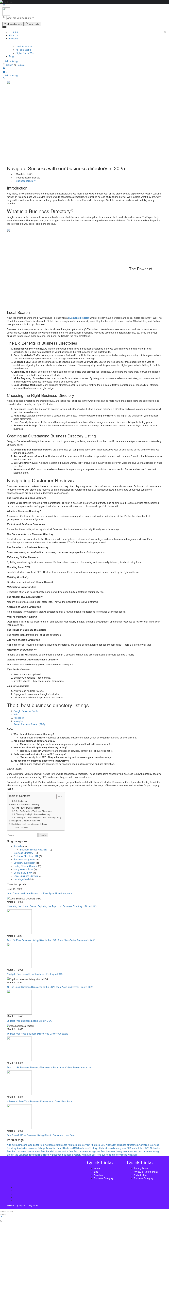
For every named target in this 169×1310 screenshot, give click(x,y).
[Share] (4, 1211)
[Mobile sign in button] (3, 68)
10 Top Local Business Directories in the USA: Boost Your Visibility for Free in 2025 (50, 987)
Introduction (21, 800)
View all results (14, 24)
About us (13, 35)
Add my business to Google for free (25, 1144)
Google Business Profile (26, 711)
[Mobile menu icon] (84, 5)
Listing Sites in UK (23, 872)
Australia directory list (79, 1144)
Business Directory (25, 180)
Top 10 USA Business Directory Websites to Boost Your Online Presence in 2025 (49, 1067)
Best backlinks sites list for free (57, 1151)
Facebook (19, 717)
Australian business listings (31, 1148)
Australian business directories (122, 1144)
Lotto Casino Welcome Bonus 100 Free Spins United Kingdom (39, 893)
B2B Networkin (152, 1148)
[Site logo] (6, 11)
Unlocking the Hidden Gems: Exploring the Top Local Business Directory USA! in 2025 (52, 906)
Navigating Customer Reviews (25, 820)
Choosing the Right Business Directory (33, 814)
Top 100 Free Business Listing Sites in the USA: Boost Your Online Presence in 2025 (51, 940)
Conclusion (24, 827)
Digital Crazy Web (25, 53)
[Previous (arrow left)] (1, 1214)
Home (14, 31)
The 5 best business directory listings (29, 824)
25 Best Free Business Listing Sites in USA (29, 1020)
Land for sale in (24, 46)
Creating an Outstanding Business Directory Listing (38, 817)
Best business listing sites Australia (119, 1151)
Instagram (19, 721)
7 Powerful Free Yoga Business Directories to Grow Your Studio (40, 1101)
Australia (18, 846)
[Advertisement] (84, 1264)
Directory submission (24, 862)
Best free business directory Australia (71, 1154)
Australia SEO (98, 1144)
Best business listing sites (87, 1151)
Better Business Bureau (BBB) (29, 724)
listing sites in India (23, 869)
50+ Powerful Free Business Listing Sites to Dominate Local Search (42, 1135)
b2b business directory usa (112, 1148)
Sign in (10, 64)
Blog (11, 56)
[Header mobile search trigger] (3, 79)
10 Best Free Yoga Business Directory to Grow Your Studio (37, 1033)
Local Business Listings (26, 876)
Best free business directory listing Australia (114, 1154)
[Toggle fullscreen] (8, 1211)
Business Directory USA (26, 856)
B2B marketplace (135, 1148)
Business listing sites (24, 859)
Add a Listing (140, 1175)
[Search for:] (22, 835)
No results (34, 24)
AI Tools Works (23, 49)
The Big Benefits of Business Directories (33, 811)
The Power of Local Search (28, 807)
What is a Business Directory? (25, 804)
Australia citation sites (56, 1144)
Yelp (16, 714)
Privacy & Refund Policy (146, 1171)
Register (21, 64)
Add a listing (11, 61)
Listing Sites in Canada (25, 866)
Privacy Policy (141, 1168)
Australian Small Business (59, 1148)
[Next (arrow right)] (4, 1214)
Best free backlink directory (37, 1154)
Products (13, 38)
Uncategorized (21, 879)
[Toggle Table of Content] (57, 796)
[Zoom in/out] (11, 1211)
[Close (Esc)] (1, 1211)
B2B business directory (85, 1148)
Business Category (103, 1178)
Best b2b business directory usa (23, 1151)
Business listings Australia (33, 849)
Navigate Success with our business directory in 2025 (35, 974)
